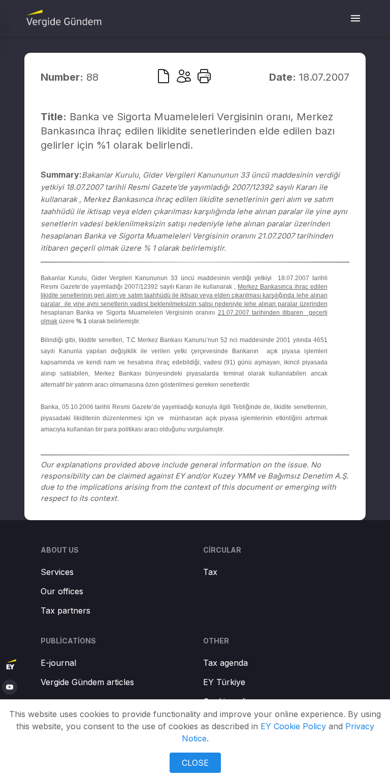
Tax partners (65, 610)
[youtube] (9, 687)
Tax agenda (225, 663)
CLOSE (195, 763)
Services (57, 572)
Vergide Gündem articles (87, 682)
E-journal (58, 663)
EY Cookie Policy (293, 726)
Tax (210, 572)
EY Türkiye (224, 682)
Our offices (62, 591)
